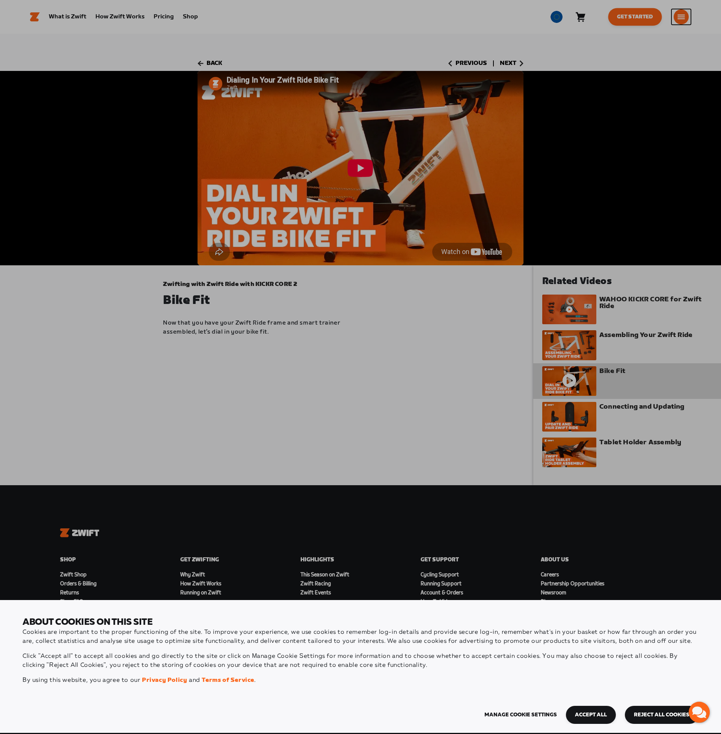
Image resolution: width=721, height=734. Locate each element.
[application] (699, 712)
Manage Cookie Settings (520, 715)
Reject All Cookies (661, 714)
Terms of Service (228, 680)
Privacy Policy (164, 680)
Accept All (591, 714)
